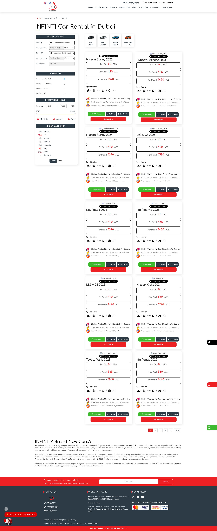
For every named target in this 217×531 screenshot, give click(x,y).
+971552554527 (166, 3)
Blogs (134, 7)
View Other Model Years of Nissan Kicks (157, 331)
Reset (60, 161)
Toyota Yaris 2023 (98, 359)
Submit (165, 482)
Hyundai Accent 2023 (151, 60)
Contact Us (154, 7)
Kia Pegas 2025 (146, 359)
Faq (67, 523)
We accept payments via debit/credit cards (149, 502)
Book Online (108, 119)
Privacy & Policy (69, 520)
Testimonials (92, 523)
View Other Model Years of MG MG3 (156, 181)
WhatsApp (97, 114)
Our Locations (59, 523)
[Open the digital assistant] (8, 521)
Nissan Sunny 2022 (99, 59)
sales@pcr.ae (51, 511)
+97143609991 (151, 3)
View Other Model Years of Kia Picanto (157, 256)
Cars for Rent (100, 7)
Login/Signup (167, 7)
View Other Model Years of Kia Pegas (106, 256)
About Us (48, 523)
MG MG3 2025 (95, 284)
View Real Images (109, 56)
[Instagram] (45, 3)
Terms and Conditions (53, 520)
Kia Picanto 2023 (147, 209)
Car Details (123, 114)
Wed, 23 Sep (55, 58)
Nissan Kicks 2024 (148, 284)
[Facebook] (50, 3)
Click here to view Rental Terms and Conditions (110, 102)
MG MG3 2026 (145, 134)
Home (90, 7)
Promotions (143, 7)
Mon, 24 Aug (55, 48)
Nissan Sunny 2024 (99, 134)
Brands (113, 7)
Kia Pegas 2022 (96, 209)
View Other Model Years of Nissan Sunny (107, 105)
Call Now (111, 114)
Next (178, 430)
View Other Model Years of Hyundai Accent (159, 106)
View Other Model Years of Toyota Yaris (107, 406)
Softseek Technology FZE (116, 528)
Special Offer (124, 7)
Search (53, 161)
